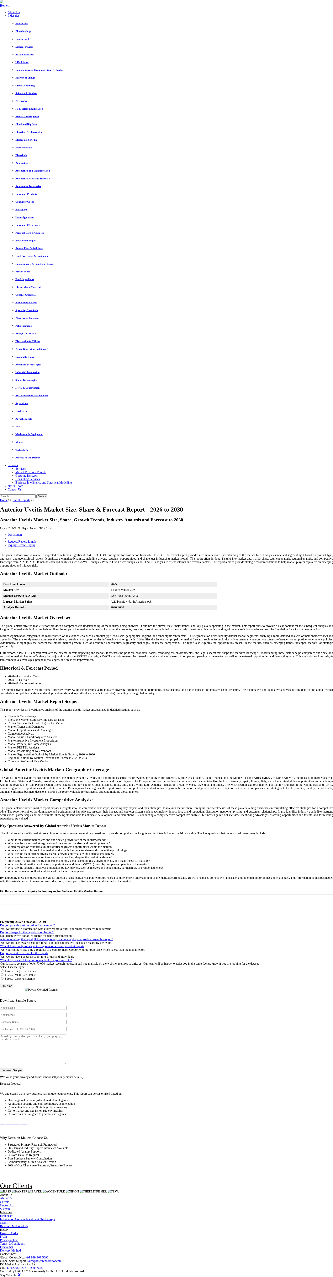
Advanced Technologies (28, 364)
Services (20, 468)
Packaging (21, 209)
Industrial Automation (27, 372)
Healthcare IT (23, 39)
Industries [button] (13, 15)
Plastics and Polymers (27, 318)
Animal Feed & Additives (29, 248)
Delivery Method (10, 1250)
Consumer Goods (24, 201)
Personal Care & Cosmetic (29, 232)
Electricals (21, 155)
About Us (14, 12)
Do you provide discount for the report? (24, 953)
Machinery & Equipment (29, 434)
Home (4, 5)
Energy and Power (25, 333)
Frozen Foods (22, 271)
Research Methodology (14, 1226)
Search (42, 496)
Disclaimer (6, 1247)
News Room (15, 486)
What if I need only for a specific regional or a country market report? (42, 946)
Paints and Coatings (26, 302)
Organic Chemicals (25, 294)
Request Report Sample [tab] (22, 541)
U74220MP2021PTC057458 (25, 1267)
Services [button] (13, 465)
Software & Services (26, 93)
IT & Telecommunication (29, 108)
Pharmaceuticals (24, 54)
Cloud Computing (25, 85)
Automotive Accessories (28, 186)
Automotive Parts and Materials (32, 178)
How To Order (9, 1233)
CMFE (4, 1222)
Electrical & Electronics (28, 132)
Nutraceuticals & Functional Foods (34, 263)
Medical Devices (24, 46)
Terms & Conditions (12, 1243)
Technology (21, 449)
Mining (19, 442)
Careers (4, 1201)
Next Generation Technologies (31, 395)
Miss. (18, 426)
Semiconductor (23, 147)
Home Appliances (24, 217)
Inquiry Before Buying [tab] (21, 545)
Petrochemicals (23, 325)
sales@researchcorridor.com (44, 1261)
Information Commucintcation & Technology (27, 1219)
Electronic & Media (26, 139)
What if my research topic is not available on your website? (36, 960)
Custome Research (26, 475)
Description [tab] (15, 534)
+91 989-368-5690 (36, 1257)
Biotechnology (23, 31)
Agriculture (21, 403)
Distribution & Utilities (27, 341)
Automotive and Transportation (32, 170)
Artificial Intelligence (27, 116)
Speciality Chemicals (26, 310)
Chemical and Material (28, 287)
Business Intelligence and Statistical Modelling (43, 482)
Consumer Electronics (27, 225)
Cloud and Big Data (26, 124)
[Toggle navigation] (9, 6)
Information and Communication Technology (40, 70)
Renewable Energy (25, 356)
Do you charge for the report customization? (27, 932)
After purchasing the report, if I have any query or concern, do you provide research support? (56, 939)
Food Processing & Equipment (32, 256)
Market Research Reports (30, 472)
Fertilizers (21, 411)
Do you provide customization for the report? (27, 925)
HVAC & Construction (27, 387)
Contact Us (14, 489)
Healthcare (21, 23)
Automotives (22, 163)
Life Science (22, 62)
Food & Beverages (25, 240)
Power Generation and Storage (32, 349)
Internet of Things (25, 77)
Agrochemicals (23, 418)
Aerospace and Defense (27, 457)
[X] (19, 1275)
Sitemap (5, 1208)
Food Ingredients (24, 279)
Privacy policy (9, 1240)
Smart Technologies (26, 380)
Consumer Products (26, 194)
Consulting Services (27, 479)
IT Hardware (22, 101)
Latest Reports (21, 500)
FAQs (3, 1236)
